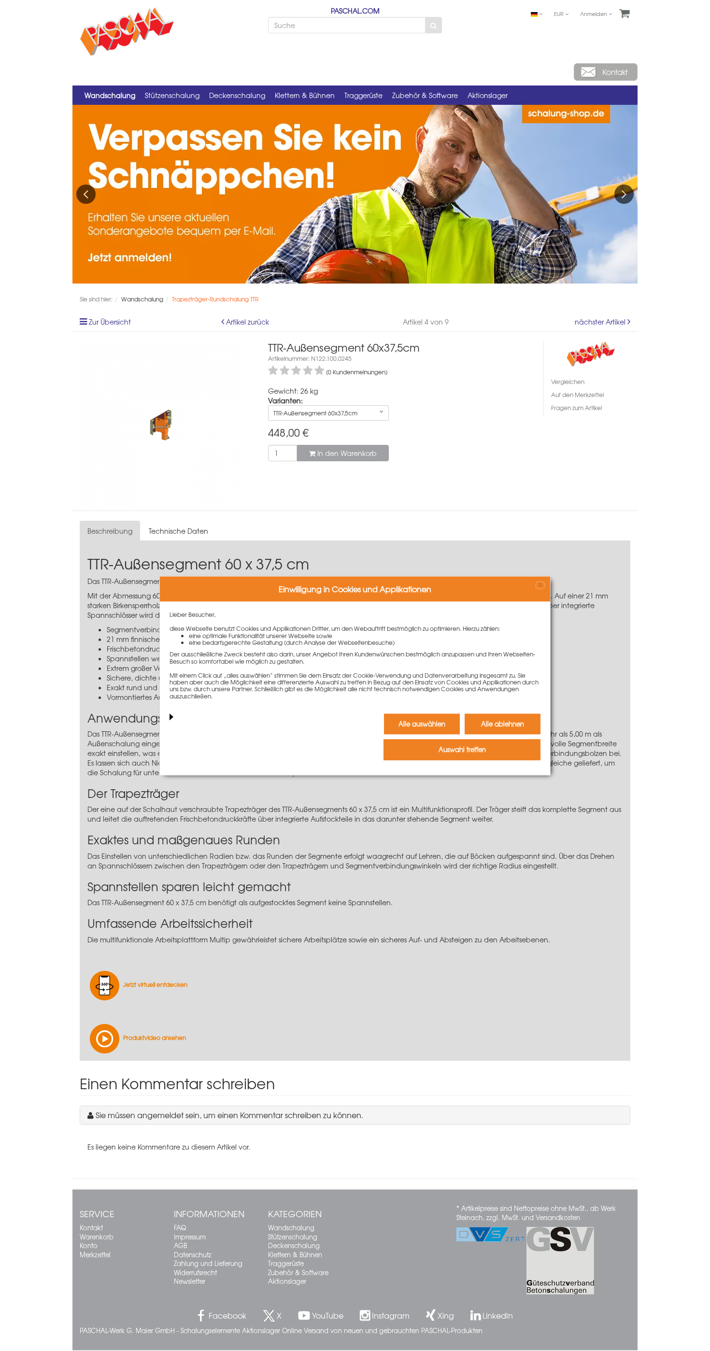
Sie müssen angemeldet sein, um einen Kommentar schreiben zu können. (229, 1115)
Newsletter (189, 1281)
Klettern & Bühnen (305, 95)
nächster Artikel (601, 322)
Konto (89, 1245)
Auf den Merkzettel (577, 394)
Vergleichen (567, 381)
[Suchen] (433, 25)
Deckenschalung (237, 95)
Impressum (190, 1236)
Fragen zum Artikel (576, 407)
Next (624, 194)
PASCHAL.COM (355, 10)
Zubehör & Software (425, 95)
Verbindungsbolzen (575, 753)
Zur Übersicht (110, 322)
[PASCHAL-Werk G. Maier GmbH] (591, 352)
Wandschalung (110, 95)
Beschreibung (109, 531)
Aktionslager (488, 95)
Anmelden (594, 13)
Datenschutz (193, 1254)
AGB (180, 1245)
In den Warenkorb (346, 453)
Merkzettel (95, 1254)
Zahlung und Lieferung (208, 1263)
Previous (86, 194)
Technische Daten (178, 531)
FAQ (180, 1227)
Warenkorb (97, 1236)
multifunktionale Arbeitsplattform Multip (165, 939)
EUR (559, 13)
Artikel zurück (247, 322)
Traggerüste (363, 95)
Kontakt (91, 1227)
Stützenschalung (172, 95)
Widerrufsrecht (195, 1272)
